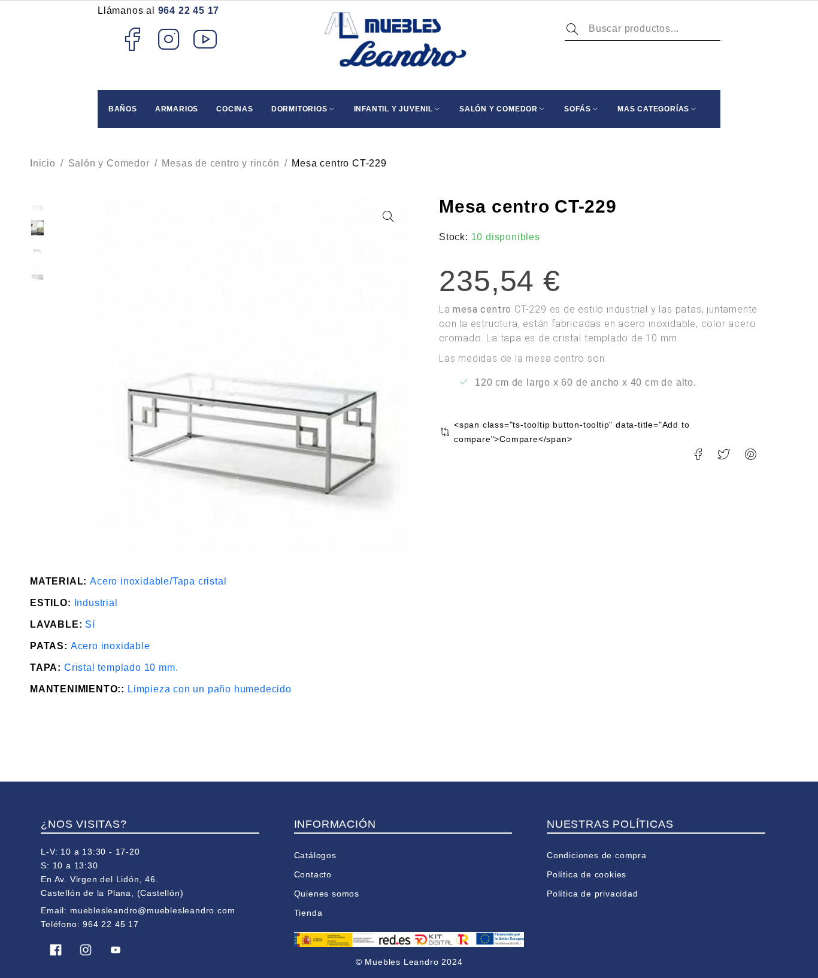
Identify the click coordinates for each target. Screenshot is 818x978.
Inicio (43, 163)
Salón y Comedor (109, 163)
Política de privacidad (592, 893)
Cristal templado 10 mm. (121, 667)
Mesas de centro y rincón (220, 163)
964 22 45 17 (189, 10)
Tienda (308, 913)
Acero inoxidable (110, 646)
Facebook (132, 39)
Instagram (169, 39)
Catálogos (315, 855)
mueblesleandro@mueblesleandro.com (152, 910)
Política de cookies (586, 874)
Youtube (205, 39)
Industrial (96, 603)
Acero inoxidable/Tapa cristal (158, 581)
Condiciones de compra (597, 855)
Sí (90, 624)
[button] (388, 217)
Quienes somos (326, 893)
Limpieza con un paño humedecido (210, 689)
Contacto (313, 874)
